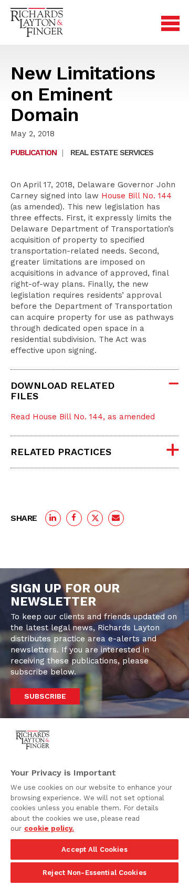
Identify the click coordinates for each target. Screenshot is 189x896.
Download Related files (62, 390)
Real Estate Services (111, 152)
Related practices (60, 451)
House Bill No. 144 (136, 195)
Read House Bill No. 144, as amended (82, 416)
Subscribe (45, 696)
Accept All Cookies (94, 849)
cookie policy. (49, 828)
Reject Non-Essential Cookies (94, 873)
